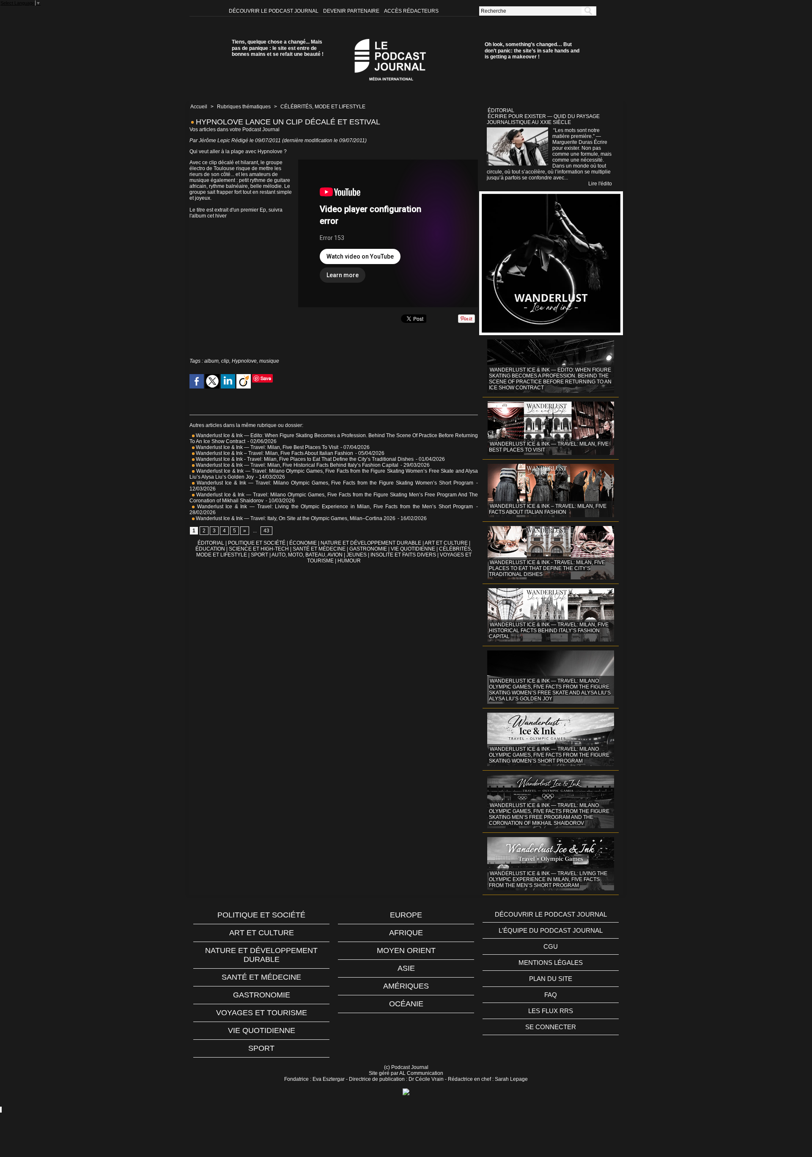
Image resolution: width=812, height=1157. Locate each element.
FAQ (550, 994)
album (211, 361)
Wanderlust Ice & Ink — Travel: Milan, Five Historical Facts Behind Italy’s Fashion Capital (296, 465)
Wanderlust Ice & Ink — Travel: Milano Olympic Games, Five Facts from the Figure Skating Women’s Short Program (334, 483)
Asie (406, 968)
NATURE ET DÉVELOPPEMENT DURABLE (371, 543)
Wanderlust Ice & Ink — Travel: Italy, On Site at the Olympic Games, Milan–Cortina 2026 (295, 518)
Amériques (406, 986)
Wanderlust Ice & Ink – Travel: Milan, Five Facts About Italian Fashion (274, 453)
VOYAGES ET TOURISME (261, 1012)
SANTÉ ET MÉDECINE (319, 549)
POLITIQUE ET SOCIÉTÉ (256, 543)
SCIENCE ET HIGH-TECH (259, 549)
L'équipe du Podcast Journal (551, 930)
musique (269, 361)
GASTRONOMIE (368, 549)
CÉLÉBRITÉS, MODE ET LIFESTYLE (322, 107)
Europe (406, 915)
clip (225, 361)
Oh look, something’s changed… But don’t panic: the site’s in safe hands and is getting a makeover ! (532, 50)
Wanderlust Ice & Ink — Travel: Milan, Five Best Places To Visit (267, 447)
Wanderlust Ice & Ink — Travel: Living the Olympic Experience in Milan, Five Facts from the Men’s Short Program (334, 507)
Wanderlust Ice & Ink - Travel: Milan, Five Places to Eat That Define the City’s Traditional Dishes (304, 459)
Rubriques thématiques (244, 107)
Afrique (406, 932)
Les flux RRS (550, 1010)
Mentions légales (550, 962)
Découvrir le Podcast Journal (274, 11)
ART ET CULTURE (446, 543)
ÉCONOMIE (303, 543)
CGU (550, 946)
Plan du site (550, 978)
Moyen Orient (406, 950)
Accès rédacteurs (411, 11)
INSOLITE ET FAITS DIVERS (403, 555)
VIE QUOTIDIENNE (413, 549)
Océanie (406, 1004)
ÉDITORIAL (211, 543)
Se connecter (550, 1026)
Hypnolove (244, 361)
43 (266, 531)
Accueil (198, 107)
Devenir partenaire (352, 11)
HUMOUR (349, 561)
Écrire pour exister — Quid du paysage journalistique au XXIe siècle (543, 119)
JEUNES (356, 555)
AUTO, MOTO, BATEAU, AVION (307, 555)
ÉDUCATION (210, 549)
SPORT (259, 555)
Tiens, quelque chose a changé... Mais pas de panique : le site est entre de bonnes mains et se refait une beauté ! (278, 48)
